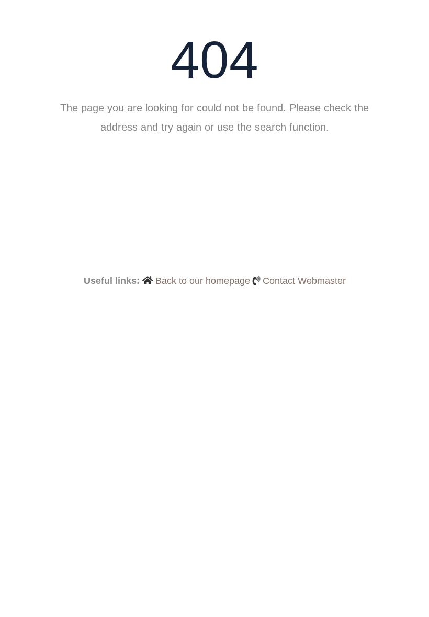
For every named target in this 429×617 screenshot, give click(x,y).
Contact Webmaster (304, 281)
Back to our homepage (203, 281)
